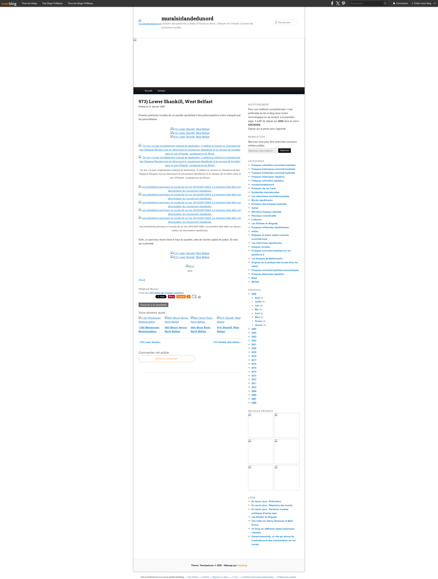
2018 (254, 356)
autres (255, 231)
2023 (254, 336)
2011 (254, 383)
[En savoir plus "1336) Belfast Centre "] (286, 463)
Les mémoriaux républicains (267, 242)
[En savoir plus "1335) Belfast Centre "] (260, 489)
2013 (254, 375)
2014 (254, 371)
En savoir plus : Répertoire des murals (272, 505)
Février (258, 321)
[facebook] (332, 3)
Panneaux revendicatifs (264, 215)
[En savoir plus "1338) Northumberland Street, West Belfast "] (286, 437)
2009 (254, 391)
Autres (255, 207)
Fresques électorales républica (268, 274)
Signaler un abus (220, 576)
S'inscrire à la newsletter (153, 304)
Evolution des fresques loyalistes (269, 203)
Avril (257, 313)
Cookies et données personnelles (258, 576)
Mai (257, 309)
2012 (254, 379)
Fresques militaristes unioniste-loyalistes (273, 172)
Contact (161, 90)
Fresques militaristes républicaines (270, 227)
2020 (254, 348)
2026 (254, 293)
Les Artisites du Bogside (265, 223)
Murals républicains (262, 200)
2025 (254, 328)
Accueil (148, 90)
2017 (254, 360)
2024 (254, 332)
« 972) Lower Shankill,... (150, 342)
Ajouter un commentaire (167, 358)
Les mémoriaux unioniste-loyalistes (270, 196)
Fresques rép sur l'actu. (264, 188)
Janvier (259, 325)
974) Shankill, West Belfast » (227, 342)
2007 (254, 398)
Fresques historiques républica (268, 176)
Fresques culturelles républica (268, 180)
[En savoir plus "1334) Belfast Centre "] (286, 489)
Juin (257, 305)
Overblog (242, 565)
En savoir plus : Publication (266, 501)
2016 (254, 363)
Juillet (258, 301)
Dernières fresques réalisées (266, 211)
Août (257, 297)
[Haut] (142, 280)
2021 (254, 344)
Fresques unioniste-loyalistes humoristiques (275, 270)
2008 (254, 394)
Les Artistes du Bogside (264, 516)
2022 (254, 340)
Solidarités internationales (265, 192)
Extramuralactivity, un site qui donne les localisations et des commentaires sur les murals (274, 540)
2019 (254, 352)
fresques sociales (261, 246)
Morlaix (255, 281)
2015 (254, 367)
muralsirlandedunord (188, 18)
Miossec (159, 576)
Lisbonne (256, 219)
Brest (254, 277)
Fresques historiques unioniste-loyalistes (273, 169)
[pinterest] (343, 3)
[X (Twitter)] (338, 3)
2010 (254, 387)
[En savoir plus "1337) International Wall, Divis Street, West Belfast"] (260, 463)
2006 (254, 402)
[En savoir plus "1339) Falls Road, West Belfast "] (260, 437)
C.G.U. (236, 576)
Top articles (193, 576)
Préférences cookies (286, 576)
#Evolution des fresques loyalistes (167, 292)
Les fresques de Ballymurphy (267, 258)
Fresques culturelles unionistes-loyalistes (274, 165)
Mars (257, 317)
